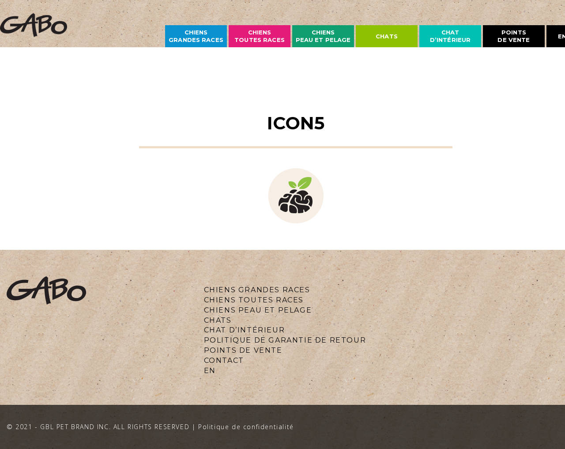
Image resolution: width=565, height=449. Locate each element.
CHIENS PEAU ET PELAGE (323, 36)
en (210, 370)
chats (387, 36)
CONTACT (224, 360)
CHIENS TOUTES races (259, 36)
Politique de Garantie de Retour (285, 340)
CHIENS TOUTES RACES (254, 300)
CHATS (218, 320)
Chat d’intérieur (450, 36)
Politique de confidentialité (246, 427)
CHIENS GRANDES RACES (257, 290)
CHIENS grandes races (196, 36)
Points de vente (513, 36)
